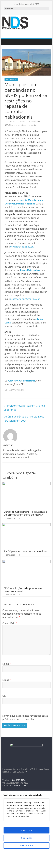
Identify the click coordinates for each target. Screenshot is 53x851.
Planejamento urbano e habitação (22, 125)
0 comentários (35, 121)
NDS (6, 125)
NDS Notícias (11, 79)
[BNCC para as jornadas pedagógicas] (26, 525)
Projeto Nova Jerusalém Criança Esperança (24, 407)
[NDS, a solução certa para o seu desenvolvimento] (26, 561)
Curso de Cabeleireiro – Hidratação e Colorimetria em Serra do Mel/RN (25, 513)
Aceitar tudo (26, 830)
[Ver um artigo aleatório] (48, 42)
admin (22, 121)
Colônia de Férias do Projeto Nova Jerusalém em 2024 (24, 418)
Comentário (9, 623)
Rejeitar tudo (26, 845)
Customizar (26, 838)
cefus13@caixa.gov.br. (22, 246)
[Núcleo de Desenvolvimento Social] (5, 42)
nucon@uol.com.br (18, 785)
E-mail (6, 679)
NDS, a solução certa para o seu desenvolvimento (23, 589)
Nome (6, 663)
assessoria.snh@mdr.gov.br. (25, 298)
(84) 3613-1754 (18, 780)
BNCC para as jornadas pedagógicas (25, 551)
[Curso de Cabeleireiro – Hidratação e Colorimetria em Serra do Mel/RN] (26, 483)
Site (4, 696)
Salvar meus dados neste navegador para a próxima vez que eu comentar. (25, 717)
